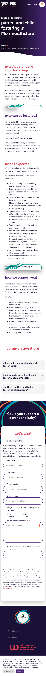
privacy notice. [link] (10, 588)
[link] (8, 4)
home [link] (3, 45)
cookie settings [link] (8, 671)
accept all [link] (20, 671)
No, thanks (26, 515)
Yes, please (11, 515)
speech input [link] (39, 525)
